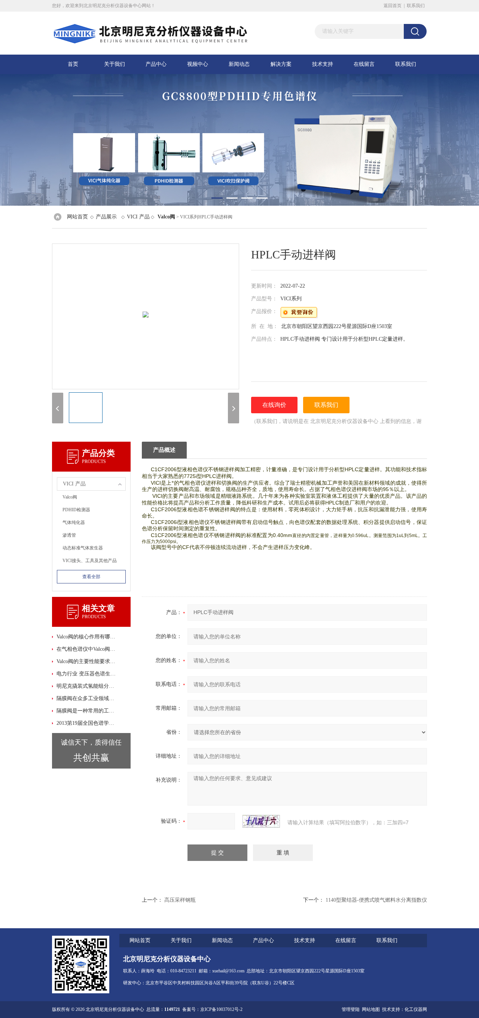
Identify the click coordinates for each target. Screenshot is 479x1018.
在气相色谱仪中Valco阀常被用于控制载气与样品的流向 (86, 649)
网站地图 (371, 1009)
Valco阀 (69, 497)
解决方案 (281, 64)
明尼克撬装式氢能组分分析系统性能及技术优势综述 (86, 686)
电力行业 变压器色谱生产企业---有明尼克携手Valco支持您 (86, 674)
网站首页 (77, 217)
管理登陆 (351, 1009)
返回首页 (393, 5)
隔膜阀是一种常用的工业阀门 (86, 711)
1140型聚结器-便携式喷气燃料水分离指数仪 (376, 900)
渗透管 (69, 535)
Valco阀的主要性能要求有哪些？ (86, 661)
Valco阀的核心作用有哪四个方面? (86, 637)
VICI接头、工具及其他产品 (89, 560)
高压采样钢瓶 (180, 900)
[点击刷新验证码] (261, 821)
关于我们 (114, 64)
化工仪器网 (416, 1009)
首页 (73, 64)
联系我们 (416, 5)
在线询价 (274, 405)
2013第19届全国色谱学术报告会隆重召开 (86, 723)
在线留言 (364, 64)
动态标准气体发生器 (82, 548)
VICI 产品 (138, 217)
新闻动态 (239, 64)
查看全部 (91, 576)
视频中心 (197, 64)
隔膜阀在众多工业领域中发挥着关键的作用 (86, 698)
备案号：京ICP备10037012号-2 (212, 1009)
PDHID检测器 (76, 509)
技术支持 (322, 64)
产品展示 (106, 217)
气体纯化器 (73, 522)
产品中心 (156, 64)
